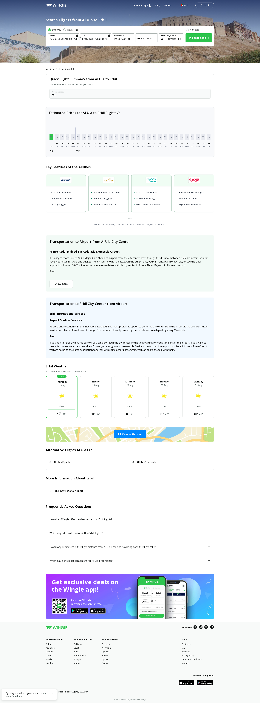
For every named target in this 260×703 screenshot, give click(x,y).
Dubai (48, 644)
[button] (51, 137)
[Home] (47, 69)
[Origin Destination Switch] (80, 38)
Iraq (52, 69)
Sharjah (49, 651)
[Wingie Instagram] (201, 627)
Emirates (106, 644)
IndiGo (105, 655)
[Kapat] (52, 694)
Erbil (58, 69)
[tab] (129, 218)
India (76, 651)
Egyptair (105, 659)
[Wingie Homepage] (56, 5)
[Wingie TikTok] (212, 627)
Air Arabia (106, 647)
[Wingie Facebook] (195, 627)
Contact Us (186, 644)
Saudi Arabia (80, 655)
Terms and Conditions (192, 659)
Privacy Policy (188, 655)
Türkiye (77, 659)
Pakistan (78, 644)
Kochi (48, 655)
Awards (185, 663)
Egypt (76, 647)
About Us (186, 651)
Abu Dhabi (50, 647)
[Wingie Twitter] (206, 627)
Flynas (105, 663)
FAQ (183, 647)
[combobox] (63, 38)
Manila (49, 659)
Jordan (77, 663)
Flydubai (106, 651)
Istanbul (49, 663)
